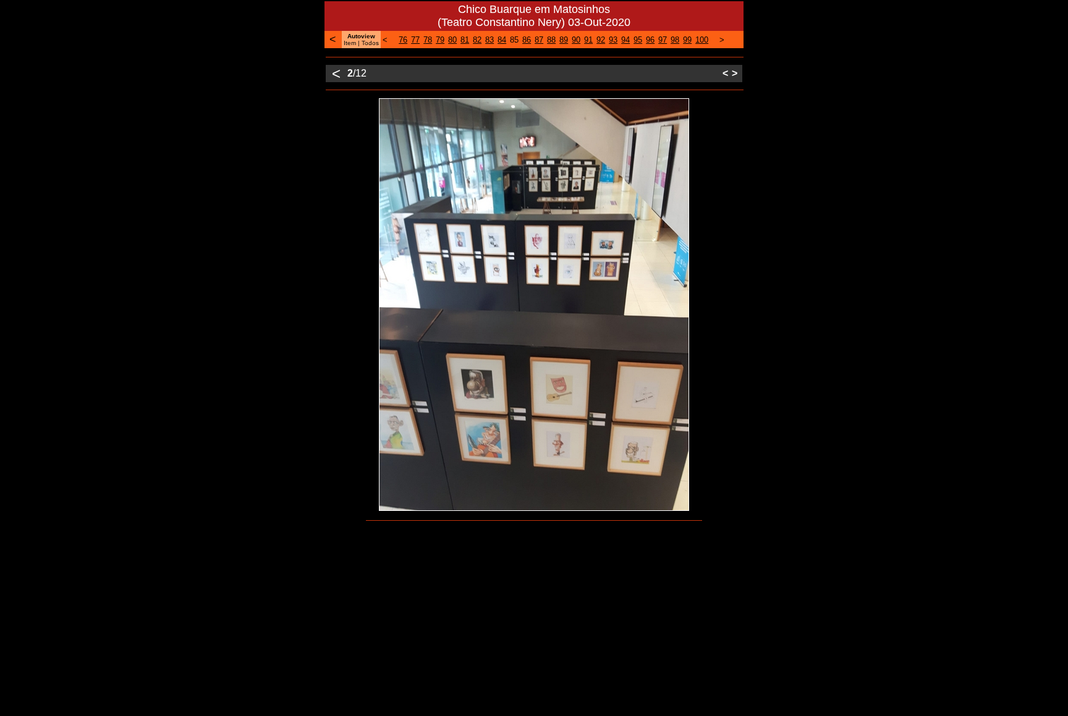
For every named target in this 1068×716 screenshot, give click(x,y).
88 (551, 39)
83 (489, 39)
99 (687, 39)
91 (588, 39)
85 (514, 39)
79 (440, 39)
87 (539, 39)
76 (403, 39)
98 (675, 39)
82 (477, 39)
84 (502, 39)
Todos (370, 43)
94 (625, 39)
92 (600, 39)
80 (452, 39)
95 (638, 39)
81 (464, 39)
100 (701, 39)
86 (526, 39)
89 (563, 39)
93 (613, 39)
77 (415, 39)
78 (427, 39)
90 (576, 39)
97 (662, 39)
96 (650, 39)
